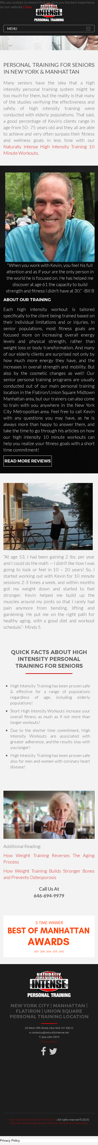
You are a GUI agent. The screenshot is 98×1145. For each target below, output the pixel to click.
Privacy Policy (49, 1041)
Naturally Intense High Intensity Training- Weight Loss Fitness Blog (49, 1123)
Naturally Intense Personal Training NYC (33, 1119)
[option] (49, 936)
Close (27, 7)
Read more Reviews (28, 461)
